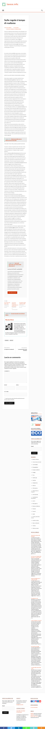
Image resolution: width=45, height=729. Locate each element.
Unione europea (36, 528)
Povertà (34, 511)
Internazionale (35, 494)
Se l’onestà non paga (35, 646)
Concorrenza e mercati (37, 461)
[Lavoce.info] (10, 4)
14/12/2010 (16, 27)
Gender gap (35, 477)
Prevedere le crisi (34, 598)
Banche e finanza (36, 459)
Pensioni (34, 508)
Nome (6, 384)
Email (17, 384)
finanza (6, 340)
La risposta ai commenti (9, 349)
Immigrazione (35, 482)
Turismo (34, 525)
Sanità (34, 514)
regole (11, 340)
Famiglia (34, 472)
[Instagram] (36, 701)
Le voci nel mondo (34, 707)
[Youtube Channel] (40, 701)
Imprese (34, 485)
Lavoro (34, 500)
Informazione (35, 488)
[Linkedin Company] (38, 701)
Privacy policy (19, 712)
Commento (7, 371)
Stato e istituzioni (36, 523)
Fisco (34, 475)
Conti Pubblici (35, 464)
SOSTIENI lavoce (12, 292)
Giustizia (34, 480)
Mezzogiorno (35, 503)
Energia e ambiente (36, 469)
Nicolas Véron (8, 27)
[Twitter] (34, 701)
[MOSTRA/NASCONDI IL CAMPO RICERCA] (42, 10)
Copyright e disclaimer (20, 710)
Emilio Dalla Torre (34, 716)
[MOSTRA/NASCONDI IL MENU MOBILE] (3, 10)
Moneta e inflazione (36, 506)
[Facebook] (32, 701)
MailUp (32, 713)
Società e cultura (36, 520)
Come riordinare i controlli (36, 620)
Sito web (6, 391)
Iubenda (32, 714)
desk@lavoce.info (19, 704)
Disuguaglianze (35, 467)
